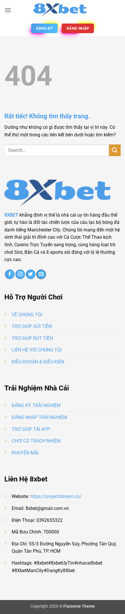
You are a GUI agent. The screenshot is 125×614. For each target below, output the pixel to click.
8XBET (11, 215)
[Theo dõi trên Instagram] (20, 274)
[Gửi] (115, 150)
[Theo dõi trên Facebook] (10, 274)
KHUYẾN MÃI (25, 453)
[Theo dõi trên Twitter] (30, 274)
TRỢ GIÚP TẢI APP (31, 429)
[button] (7, 10)
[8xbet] (62, 10)
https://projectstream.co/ (56, 496)
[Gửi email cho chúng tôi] (41, 274)
